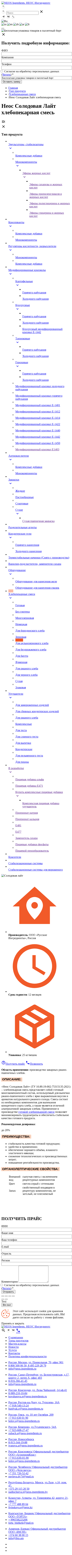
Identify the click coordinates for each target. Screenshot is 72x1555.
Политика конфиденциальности (27, 1356)
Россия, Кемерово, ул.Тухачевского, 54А (32, 1426)
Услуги (12, 1350)
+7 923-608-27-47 (18, 1430)
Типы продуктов (18, 1340)
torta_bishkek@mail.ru (21, 1522)
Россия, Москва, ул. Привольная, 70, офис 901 (35, 1362)
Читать (6, 74)
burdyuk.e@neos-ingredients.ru (25, 1408)
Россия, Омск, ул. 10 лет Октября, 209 (30, 1414)
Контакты (14, 1353)
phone (18, 1330)
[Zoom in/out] (13, 1296)
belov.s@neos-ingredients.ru (24, 1420)
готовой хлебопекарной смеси (36, 1111)
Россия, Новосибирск (21, 1439)
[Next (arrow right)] (6, 1299)
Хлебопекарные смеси (22, 94)
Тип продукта (17, 91)
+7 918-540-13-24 (18, 1405)
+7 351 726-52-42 (18, 1473)
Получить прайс (13, 1063)
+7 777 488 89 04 (18, 1504)
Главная (13, 87)
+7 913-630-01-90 (18, 1457)
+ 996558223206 (17, 1519)
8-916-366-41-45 (17, 1380)
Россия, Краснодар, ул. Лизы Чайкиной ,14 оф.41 (37, 1390)
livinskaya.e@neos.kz (20, 1507)
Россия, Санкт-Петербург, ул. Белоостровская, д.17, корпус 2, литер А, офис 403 (38, 1376)
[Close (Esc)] (2, 1296)
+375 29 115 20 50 (18, 1488)
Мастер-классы (17, 1343)
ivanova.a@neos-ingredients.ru (25, 1445)
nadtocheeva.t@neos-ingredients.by (28, 1491)
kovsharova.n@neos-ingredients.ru (27, 1396)
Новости (13, 1346)
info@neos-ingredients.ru (22, 1368)
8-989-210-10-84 (17, 1393)
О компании (15, 1337)
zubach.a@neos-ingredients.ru (25, 1433)
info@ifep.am (16, 1538)
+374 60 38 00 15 (18, 1535)
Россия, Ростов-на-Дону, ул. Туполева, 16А (34, 1402)
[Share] (6, 1296)
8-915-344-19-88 (17, 1442)
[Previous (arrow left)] (2, 1299)
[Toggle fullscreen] (9, 1296)
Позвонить (34, 1063)
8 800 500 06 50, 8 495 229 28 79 (27, 1365)
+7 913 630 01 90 (18, 1417)
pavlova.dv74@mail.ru (21, 1476)
